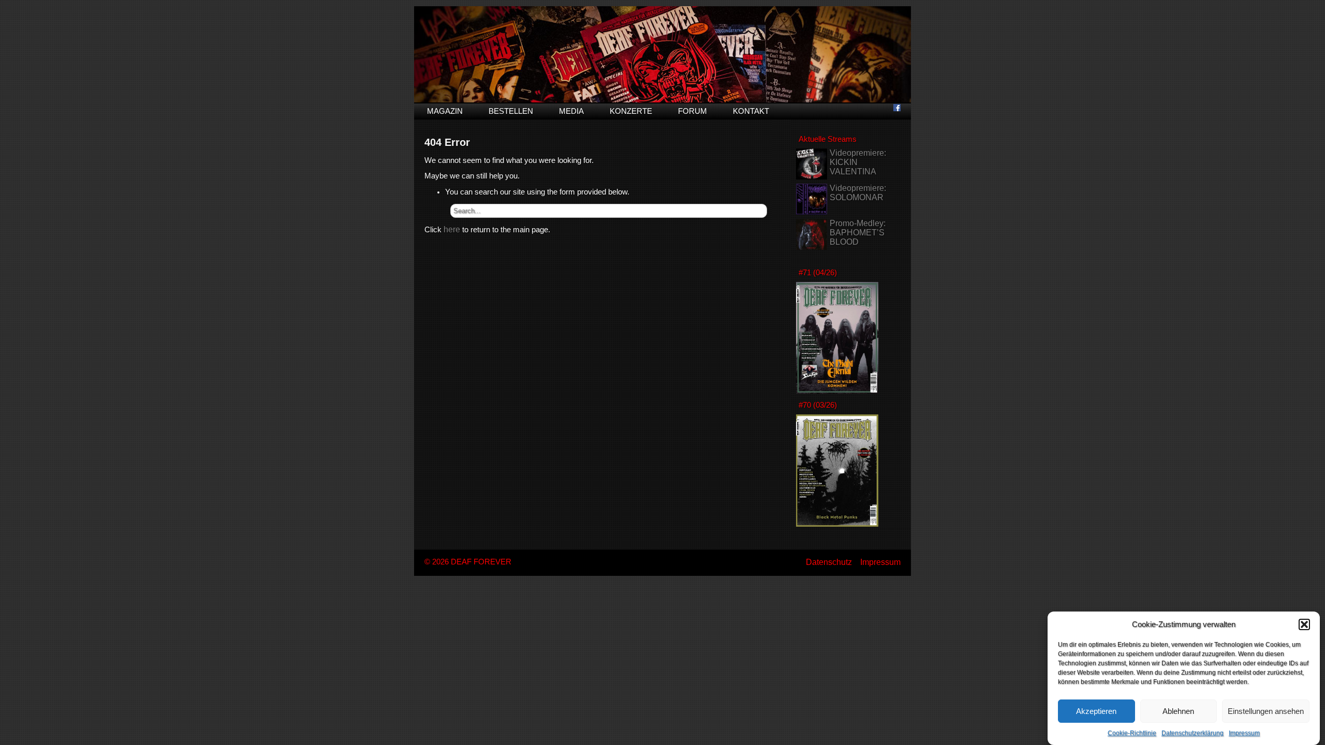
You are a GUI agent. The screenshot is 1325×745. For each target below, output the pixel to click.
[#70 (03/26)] (837, 523)
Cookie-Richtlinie (1132, 733)
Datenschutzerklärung (1192, 733)
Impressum (1244, 733)
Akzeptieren (1096, 711)
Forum (692, 111)
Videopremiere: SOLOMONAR (858, 193)
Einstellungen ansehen (1266, 711)
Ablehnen (1178, 711)
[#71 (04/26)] (837, 390)
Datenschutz (829, 562)
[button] (1304, 624)
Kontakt (751, 111)
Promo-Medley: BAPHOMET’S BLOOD (858, 232)
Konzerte (631, 111)
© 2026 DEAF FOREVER (467, 562)
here (452, 229)
